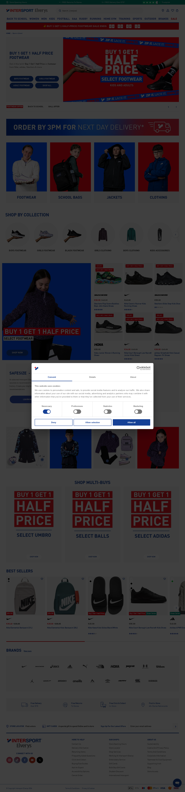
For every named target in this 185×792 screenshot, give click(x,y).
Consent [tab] (52, 377)
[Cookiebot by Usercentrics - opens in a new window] (138, 368)
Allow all (131, 422)
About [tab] (133, 377)
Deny (53, 422)
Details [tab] (92, 377)
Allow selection (92, 422)
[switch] (77, 411)
